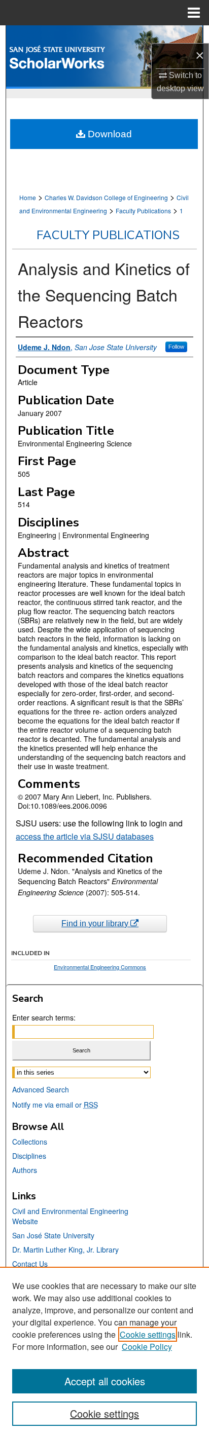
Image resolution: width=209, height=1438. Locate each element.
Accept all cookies (104, 1381)
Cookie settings (148, 1334)
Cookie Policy (147, 1346)
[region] (104, 1352)
